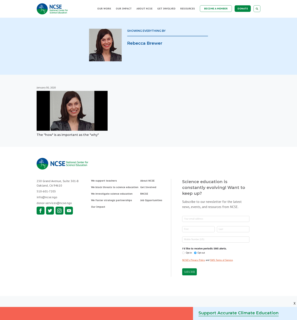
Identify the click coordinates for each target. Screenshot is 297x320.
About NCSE (144, 8)
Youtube (69, 211)
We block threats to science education (114, 187)
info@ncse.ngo (47, 197)
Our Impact (124, 8)
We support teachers (104, 180)
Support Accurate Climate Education (239, 312)
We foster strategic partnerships (111, 200)
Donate (243, 8)
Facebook (41, 211)
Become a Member (216, 8)
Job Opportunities (151, 200)
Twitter (50, 211)
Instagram (59, 211)
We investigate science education (112, 193)
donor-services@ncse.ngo (54, 203)
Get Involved (166, 8)
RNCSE (144, 193)
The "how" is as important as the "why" (68, 135)
